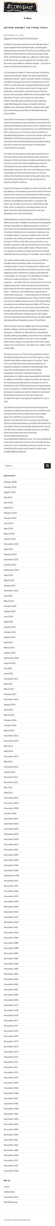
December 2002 (11, 844)
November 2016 (11, 699)
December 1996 (11, 891)
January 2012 (9, 772)
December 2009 (11, 803)
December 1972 (11, 1062)
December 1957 (11, 1160)
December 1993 (11, 912)
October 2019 (10, 632)
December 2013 (11, 756)
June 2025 (8, 502)
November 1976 (11, 1036)
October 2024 (10, 518)
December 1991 (11, 927)
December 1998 (11, 870)
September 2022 (11, 570)
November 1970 (11, 1078)
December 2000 (11, 855)
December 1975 (11, 1041)
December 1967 (11, 1098)
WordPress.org (10, 1202)
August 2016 (9, 705)
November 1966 (11, 1109)
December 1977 (11, 1020)
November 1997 (11, 886)
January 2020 (10, 627)
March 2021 (9, 601)
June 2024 (8, 523)
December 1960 (11, 1150)
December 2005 (11, 829)
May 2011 (8, 787)
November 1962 (11, 1135)
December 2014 (11, 736)
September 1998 (11, 875)
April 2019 (8, 642)
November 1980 (11, 1000)
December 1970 (11, 1072)
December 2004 (11, 834)
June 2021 (8, 596)
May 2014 (8, 746)
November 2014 (11, 741)
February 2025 (10, 513)
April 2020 (8, 622)
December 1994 (11, 901)
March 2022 (9, 580)
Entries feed (9, 1192)
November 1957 (11, 1166)
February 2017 (10, 694)
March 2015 (9, 730)
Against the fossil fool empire (21, 38)
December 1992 (11, 917)
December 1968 (11, 1088)
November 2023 (11, 544)
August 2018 (9, 663)
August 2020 (10, 611)
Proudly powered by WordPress (17, 1220)
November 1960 (11, 1155)
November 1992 (11, 922)
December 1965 (11, 1114)
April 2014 (8, 751)
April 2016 (8, 710)
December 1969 (11, 1083)
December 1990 (11, 932)
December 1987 (11, 953)
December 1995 (11, 896)
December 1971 (11, 1067)
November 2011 (11, 782)
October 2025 (10, 487)
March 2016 (9, 715)
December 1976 (11, 1031)
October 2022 (10, 565)
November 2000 (11, 860)
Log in (6, 1187)
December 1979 (11, 1005)
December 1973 (11, 1057)
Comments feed (11, 1197)
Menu (28, 18)
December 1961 (11, 1140)
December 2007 (11, 819)
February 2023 (10, 554)
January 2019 (9, 653)
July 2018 (8, 668)
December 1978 (11, 1010)
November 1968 (11, 1093)
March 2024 (9, 534)
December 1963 (11, 1124)
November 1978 (11, 1015)
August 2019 (9, 637)
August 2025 (10, 492)
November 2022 (11, 559)
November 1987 (11, 958)
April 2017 (8, 684)
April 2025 (8, 508)
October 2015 (10, 725)
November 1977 (11, 1026)
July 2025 (8, 497)
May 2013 (8, 762)
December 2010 (11, 798)
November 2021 (11, 590)
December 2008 (11, 808)
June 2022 (8, 575)
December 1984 (11, 974)
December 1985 (11, 969)
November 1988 (11, 948)
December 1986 (11, 964)
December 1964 (11, 1119)
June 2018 (8, 673)
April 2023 (8, 549)
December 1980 (11, 995)
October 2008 (10, 813)
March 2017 (9, 689)
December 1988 (11, 943)
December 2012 (11, 767)
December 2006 (11, 824)
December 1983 (11, 979)
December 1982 (11, 984)
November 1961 (11, 1145)
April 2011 (8, 793)
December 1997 (11, 881)
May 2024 (8, 528)
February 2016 (10, 720)
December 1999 (11, 865)
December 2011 (11, 777)
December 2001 (11, 850)
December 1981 (11, 989)
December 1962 (11, 1129)
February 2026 (10, 482)
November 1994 (11, 907)
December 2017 (11, 679)
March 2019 (9, 648)
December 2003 (11, 839)
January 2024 (10, 539)
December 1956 (11, 1171)
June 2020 (8, 616)
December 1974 (11, 1052)
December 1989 (11, 938)
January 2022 (9, 585)
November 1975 (11, 1046)
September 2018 (11, 658)
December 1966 (11, 1103)
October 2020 (10, 606)
